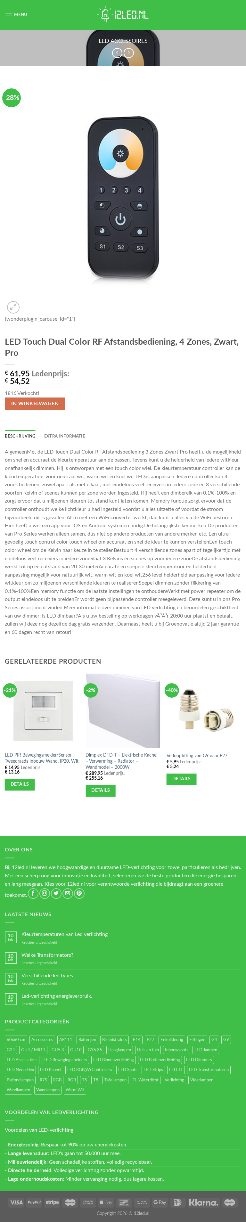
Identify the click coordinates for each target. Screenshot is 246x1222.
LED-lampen (205, 1050)
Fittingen (197, 1040)
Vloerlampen (201, 1080)
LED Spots (127, 1070)
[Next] (241, 743)
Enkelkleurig (171, 1040)
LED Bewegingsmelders (65, 1060)
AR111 (65, 1040)
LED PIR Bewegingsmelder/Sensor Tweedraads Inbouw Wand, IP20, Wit (41, 758)
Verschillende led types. (47, 975)
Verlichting (174, 1080)
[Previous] (5, 743)
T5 (84, 1080)
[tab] (20, 436)
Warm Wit (75, 1090)
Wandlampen (18, 1090)
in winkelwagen (35, 403)
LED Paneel (50, 1070)
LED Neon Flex (20, 1070)
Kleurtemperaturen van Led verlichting (64, 934)
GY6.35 (95, 1050)
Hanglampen (119, 1050)
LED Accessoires (123, 41)
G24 (11, 1050)
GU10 (76, 1050)
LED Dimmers (199, 1060)
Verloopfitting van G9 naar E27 (197, 755)
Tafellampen (115, 1080)
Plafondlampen (20, 1080)
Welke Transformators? (47, 955)
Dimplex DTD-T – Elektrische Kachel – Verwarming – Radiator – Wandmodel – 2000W (121, 761)
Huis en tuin (148, 1050)
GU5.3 (58, 1050)
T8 (95, 1080)
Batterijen (87, 1040)
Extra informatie (64, 436)
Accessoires (42, 1040)
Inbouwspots (176, 1050)
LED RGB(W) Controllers (89, 1070)
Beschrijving (20, 436)
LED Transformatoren (209, 1070)
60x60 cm (16, 1040)
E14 (137, 1040)
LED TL (176, 1070)
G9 (226, 1040)
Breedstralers (114, 1040)
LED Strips (153, 1070)
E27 (150, 1040)
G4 (214, 1040)
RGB (57, 1080)
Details (20, 784)
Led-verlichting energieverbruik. (56, 996)
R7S (43, 1080)
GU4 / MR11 (33, 1050)
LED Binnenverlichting (113, 1060)
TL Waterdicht (146, 1080)
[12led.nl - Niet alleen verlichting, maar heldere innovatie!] (123, 15)
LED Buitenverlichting (160, 1060)
